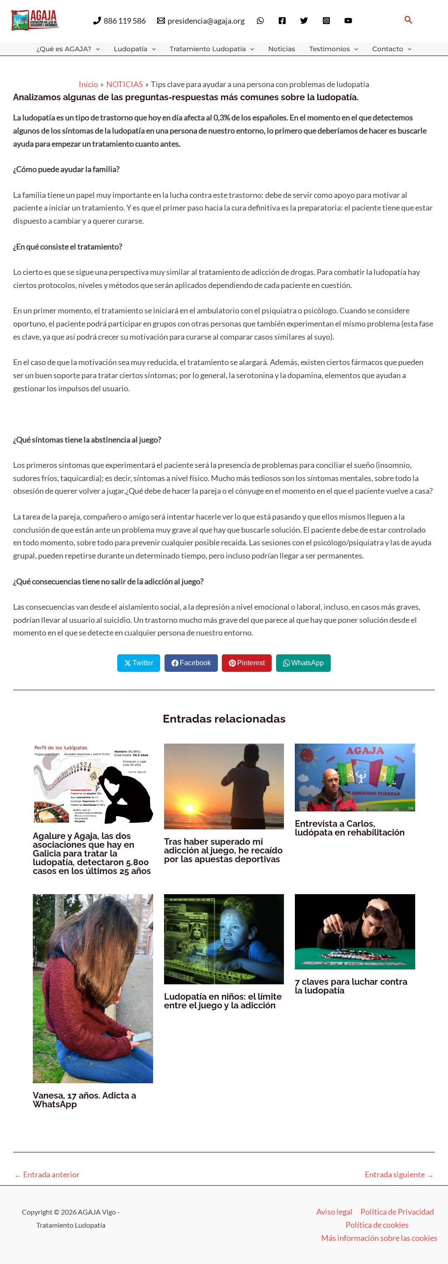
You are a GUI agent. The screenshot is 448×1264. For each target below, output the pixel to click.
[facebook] (283, 21)
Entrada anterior (47, 1174)
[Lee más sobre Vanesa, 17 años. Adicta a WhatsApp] (93, 987)
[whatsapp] (261, 21)
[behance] (349, 21)
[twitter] (305, 21)
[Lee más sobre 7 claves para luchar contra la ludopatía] (355, 931)
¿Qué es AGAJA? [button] (63, 49)
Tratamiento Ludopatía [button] (208, 49)
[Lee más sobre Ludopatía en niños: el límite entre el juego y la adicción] (224, 938)
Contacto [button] (387, 49)
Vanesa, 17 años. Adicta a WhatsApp (84, 1100)
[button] (408, 20)
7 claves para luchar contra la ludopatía (351, 986)
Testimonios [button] (329, 49)
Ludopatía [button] (130, 49)
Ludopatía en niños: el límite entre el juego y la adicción (223, 1001)
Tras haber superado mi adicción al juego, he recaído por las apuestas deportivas (223, 850)
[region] (334, 1190)
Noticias (281, 49)
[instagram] (327, 21)
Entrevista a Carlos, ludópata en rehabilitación (350, 828)
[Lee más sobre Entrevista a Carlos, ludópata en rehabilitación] (355, 776)
